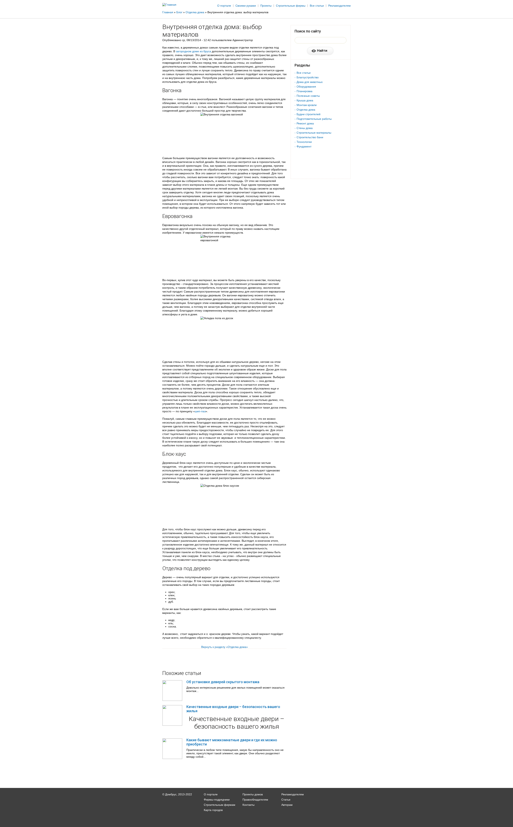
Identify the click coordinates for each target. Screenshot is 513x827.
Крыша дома (305, 100)
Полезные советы (308, 95)
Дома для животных (310, 82)
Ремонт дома (305, 123)
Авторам (287, 804)
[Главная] (169, 4)
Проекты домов (252, 794)
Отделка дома (306, 109)
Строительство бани (310, 137)
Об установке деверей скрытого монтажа (222, 682)
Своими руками (245, 5)
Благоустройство (308, 77)
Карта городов (213, 810)
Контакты (248, 804)
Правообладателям (255, 799)
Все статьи (317, 5)
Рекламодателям (339, 5)
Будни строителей (308, 114)
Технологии (304, 141)
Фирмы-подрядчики (217, 799)
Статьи (285, 799)
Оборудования (306, 86)
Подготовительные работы (314, 118)
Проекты (266, 5)
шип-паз (200, 411)
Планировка (304, 91)
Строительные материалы (314, 132)
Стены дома (305, 128)
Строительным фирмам (219, 804)
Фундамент (304, 146)
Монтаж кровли (307, 105)
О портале (224, 5)
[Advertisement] (474, 65)
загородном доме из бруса (193, 51)
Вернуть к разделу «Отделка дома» (224, 646)
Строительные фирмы (290, 5)
